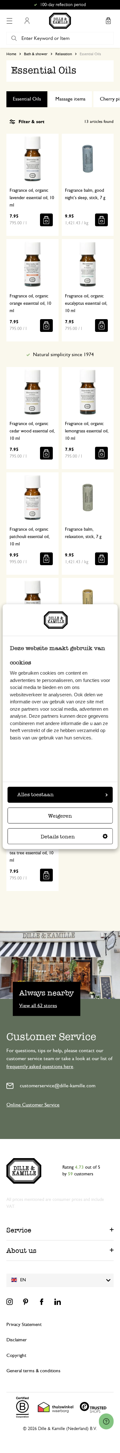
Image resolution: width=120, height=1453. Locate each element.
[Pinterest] (25, 1302)
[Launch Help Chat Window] (106, 1421)
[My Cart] (108, 20)
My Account (26, 20)
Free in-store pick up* (63, 5)
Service (18, 1230)
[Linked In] (57, 1302)
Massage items (70, 98)
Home (11, 54)
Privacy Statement (24, 1324)
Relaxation (63, 54)
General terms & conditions (33, 1370)
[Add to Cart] (46, 219)
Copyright (16, 1355)
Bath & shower (36, 54)
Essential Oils (27, 98)
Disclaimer (16, 1339)
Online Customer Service (33, 1104)
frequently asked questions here (39, 1066)
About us (21, 1251)
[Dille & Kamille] (60, 21)
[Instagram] (9, 1302)
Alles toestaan (35, 794)
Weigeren (60, 816)
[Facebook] (41, 1302)
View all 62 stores (38, 1005)
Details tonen (58, 837)
